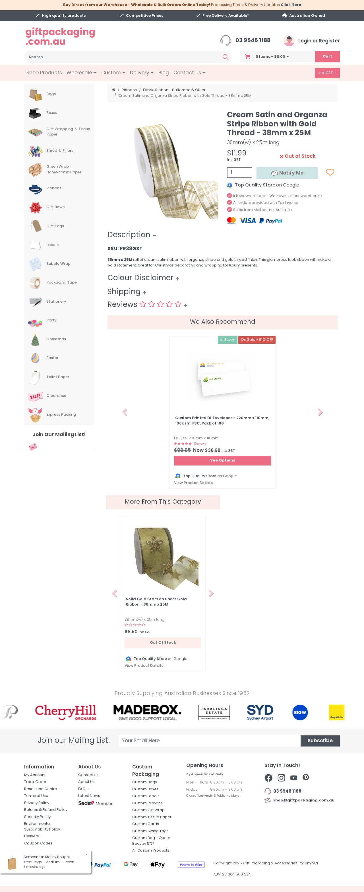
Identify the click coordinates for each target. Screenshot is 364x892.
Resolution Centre (40, 789)
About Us (86, 782)
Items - (270, 57)
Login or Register (318, 41)
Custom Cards (145, 824)
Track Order (35, 782)
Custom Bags (144, 782)
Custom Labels (146, 796)
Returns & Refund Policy (45, 810)
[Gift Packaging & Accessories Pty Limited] (67, 36)
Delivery (31, 836)
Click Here (291, 5)
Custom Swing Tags (150, 831)
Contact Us (88, 775)
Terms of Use (36, 796)
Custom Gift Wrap (148, 810)
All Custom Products (150, 850)
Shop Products (44, 73)
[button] (124, 412)
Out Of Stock (163, 643)
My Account (35, 775)
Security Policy (37, 817)
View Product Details (193, 483)
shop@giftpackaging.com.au (302, 800)
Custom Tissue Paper (151, 817)
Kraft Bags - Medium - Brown (49, 862)
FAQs (83, 789)
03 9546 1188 (252, 41)
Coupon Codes (38, 843)
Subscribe (320, 741)
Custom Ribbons (147, 803)
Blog (163, 73)
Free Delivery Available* (225, 16)
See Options (222, 460)
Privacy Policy (36, 803)
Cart (327, 56)
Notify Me (290, 173)
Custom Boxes (145, 789)
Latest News (89, 796)
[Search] (225, 57)
